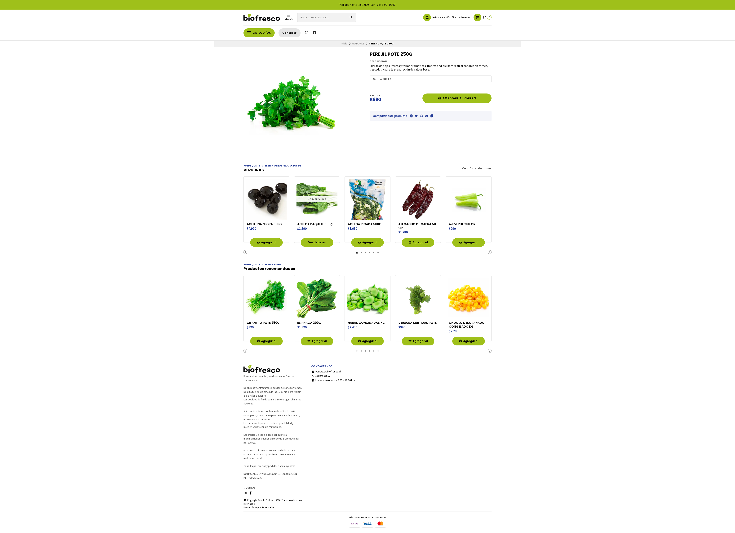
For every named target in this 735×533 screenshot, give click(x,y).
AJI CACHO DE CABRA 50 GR (417, 226)
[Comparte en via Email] (427, 115)
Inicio (344, 43)
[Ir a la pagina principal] (261, 17)
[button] (432, 115)
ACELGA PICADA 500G (364, 224)
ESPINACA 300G (309, 323)
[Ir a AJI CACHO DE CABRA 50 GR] (418, 199)
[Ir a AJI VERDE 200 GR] (468, 199)
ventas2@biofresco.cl (328, 371)
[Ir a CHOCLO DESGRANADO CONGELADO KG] (468, 298)
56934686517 (322, 375)
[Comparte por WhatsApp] (421, 115)
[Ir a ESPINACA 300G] (317, 298)
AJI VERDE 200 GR (462, 224)
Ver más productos (475, 168)
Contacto (289, 33)
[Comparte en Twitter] (416, 115)
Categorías (262, 33)
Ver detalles (317, 242)
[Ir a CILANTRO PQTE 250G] (266, 298)
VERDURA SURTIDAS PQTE (417, 323)
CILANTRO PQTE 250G (263, 323)
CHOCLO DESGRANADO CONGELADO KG (466, 325)
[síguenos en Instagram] (306, 32)
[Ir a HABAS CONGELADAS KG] (367, 298)
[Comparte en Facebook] (411, 115)
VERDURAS (358, 43)
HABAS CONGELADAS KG (366, 323)
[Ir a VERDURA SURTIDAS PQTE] (418, 298)
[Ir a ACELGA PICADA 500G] (367, 199)
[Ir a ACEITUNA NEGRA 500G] (266, 199)
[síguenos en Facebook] (314, 32)
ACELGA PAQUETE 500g (314, 224)
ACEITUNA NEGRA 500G (264, 224)
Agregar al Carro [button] (268, 243)
